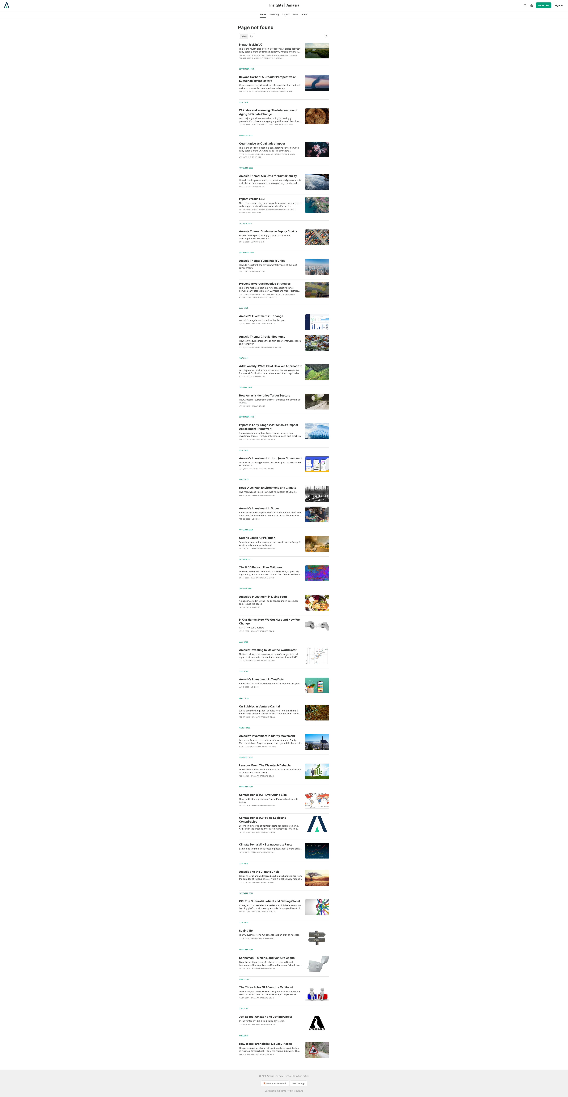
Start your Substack (276, 1083)
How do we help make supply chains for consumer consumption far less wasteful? (265, 237)
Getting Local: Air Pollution (257, 538)
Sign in (559, 5)
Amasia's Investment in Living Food (263, 596)
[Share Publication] (532, 5)
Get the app (299, 1083)
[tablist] (247, 36)
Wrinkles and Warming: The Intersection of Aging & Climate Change (268, 112)
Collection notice (300, 1076)
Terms (288, 1076)
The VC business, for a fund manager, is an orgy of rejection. (269, 934)
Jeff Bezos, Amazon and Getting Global (265, 1016)
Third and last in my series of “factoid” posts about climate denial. (268, 800)
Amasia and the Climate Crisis (259, 871)
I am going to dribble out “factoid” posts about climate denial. (270, 848)
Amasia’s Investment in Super (259, 508)
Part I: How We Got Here (251, 627)
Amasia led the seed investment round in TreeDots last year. (269, 683)
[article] (284, 53)
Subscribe (543, 5)
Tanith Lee (257, 157)
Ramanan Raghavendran (277, 55)
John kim (256, 519)
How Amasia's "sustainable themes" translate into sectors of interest (269, 401)
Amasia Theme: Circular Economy (262, 336)
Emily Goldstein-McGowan (270, 58)
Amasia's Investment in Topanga (261, 316)
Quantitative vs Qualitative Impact (262, 143)
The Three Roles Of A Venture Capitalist (266, 987)
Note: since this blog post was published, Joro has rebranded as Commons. (270, 464)
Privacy (279, 1076)
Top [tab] (251, 36)
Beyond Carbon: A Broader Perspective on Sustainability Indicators (268, 79)
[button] (263, 14)
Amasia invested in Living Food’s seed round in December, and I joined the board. (268, 602)
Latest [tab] (244, 36)
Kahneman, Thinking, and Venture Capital (267, 958)
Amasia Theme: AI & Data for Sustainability (268, 176)
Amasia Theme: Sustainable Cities (262, 260)
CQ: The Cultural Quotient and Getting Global (269, 901)
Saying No (246, 930)
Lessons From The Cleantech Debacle (265, 765)
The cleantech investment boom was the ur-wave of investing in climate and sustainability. (270, 771)
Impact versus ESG (252, 199)
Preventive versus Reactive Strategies (265, 283)
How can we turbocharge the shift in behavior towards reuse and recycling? (270, 342)
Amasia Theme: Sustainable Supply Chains (268, 231)
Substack (269, 1090)
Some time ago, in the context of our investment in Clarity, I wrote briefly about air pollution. (269, 543)
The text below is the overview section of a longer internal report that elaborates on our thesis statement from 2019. (268, 655)
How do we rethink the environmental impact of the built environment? (268, 266)
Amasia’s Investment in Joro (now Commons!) (270, 458)
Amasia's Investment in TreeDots (261, 679)
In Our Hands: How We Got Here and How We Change (269, 621)
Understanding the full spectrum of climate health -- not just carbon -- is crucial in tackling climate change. (269, 86)
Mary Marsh (275, 347)
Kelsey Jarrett (269, 297)
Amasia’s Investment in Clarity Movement (267, 736)
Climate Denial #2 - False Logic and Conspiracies (262, 819)
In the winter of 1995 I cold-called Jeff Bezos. (262, 1020)
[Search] (525, 5)
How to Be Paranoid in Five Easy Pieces (265, 1044)
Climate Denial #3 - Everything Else (263, 795)
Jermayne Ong (258, 55)
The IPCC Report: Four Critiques (260, 567)
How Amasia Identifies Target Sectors (264, 395)
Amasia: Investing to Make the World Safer (268, 650)
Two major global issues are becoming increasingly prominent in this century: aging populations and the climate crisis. (270, 120)
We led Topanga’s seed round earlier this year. (262, 320)
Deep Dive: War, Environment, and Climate (267, 487)
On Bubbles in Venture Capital (259, 706)
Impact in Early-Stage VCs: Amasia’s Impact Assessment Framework (268, 427)
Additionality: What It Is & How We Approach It (270, 366)
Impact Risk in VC (250, 44)
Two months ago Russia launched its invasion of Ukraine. (268, 491)
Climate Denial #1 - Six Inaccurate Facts (265, 844)
